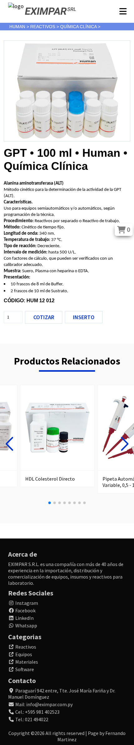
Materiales (26, 662)
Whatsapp (26, 625)
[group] (57, 436)
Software (24, 669)
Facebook (25, 610)
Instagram (26, 603)
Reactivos (25, 647)
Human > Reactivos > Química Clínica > (54, 26)
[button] (9, 444)
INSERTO (83, 317)
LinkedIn (24, 618)
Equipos (23, 654)
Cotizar (43, 317)
